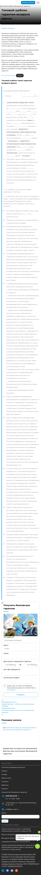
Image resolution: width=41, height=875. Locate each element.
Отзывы (4, 774)
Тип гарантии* (8, 637)
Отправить (20, 695)
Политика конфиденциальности (13, 767)
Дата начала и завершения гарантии (17, 661)
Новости (4, 789)
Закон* (5, 645)
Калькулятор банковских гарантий (14, 792)
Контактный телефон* (11, 678)
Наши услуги (6, 778)
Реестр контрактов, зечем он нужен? (15, 834)
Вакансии (5, 785)
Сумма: (6, 653)
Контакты (4, 781)
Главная (4, 771)
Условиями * (11, 690)
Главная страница (8, 28)
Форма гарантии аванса (8, 75)
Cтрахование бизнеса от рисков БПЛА (15, 842)
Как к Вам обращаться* (11, 669)
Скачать (20, 75)
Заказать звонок (28, 2)
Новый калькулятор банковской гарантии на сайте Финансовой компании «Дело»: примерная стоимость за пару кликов (20, 847)
